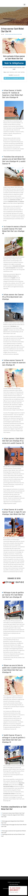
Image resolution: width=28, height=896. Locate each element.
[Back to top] (24, 892)
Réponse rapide (14, 582)
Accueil (2, 34)
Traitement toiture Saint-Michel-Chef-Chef (13, 813)
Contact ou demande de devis (14, 78)
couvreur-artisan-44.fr (15, 882)
